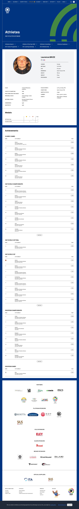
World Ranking (22, 490)
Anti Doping (42, 492)
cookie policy (53, 504)
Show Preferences (62, 504)
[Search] (71, 2)
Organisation (42, 490)
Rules (41, 493)
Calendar (7, 492)
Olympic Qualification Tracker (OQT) (26, 493)
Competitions (7, 493)
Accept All (69, 504)
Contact (41, 494)
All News (6, 490)
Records (20, 492)
